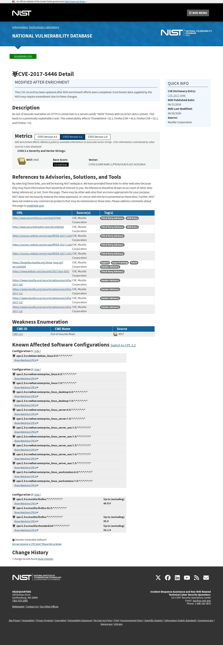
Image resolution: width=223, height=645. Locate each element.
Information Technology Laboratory (35, 27)
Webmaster (18, 606)
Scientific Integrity (153, 620)
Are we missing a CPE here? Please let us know (36, 544)
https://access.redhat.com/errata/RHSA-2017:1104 (42, 236)
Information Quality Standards (180, 620)
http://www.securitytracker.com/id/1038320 (38, 227)
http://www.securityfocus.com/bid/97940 (37, 218)
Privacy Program (44, 620)
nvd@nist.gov (35, 206)
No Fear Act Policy (103, 620)
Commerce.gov (205, 620)
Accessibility (28, 620)
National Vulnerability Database (52, 36)
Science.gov (107, 624)
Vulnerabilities (23, 56)
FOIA (116, 620)
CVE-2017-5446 (177, 95)
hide (37, 351)
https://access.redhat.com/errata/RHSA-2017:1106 (42, 244)
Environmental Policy (132, 620)
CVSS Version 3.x (72, 137)
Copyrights (60, 620)
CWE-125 (18, 334)
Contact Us (32, 606)
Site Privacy (15, 620)
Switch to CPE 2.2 (123, 345)
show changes (45, 559)
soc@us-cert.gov (202, 600)
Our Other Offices (49, 606)
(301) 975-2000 (20, 600)
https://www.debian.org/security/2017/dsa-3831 (41, 271)
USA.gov (118, 624)
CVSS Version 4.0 (47, 137)
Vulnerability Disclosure (80, 620)
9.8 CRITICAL (60, 164)
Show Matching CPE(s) (25, 360)
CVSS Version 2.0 (97, 137)
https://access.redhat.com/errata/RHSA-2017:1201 (42, 253)
